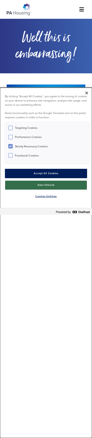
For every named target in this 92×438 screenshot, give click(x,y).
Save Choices (46, 185)
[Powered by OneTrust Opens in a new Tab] (73, 212)
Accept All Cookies (46, 173)
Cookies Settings (46, 196)
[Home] (19, 9)
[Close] (87, 93)
